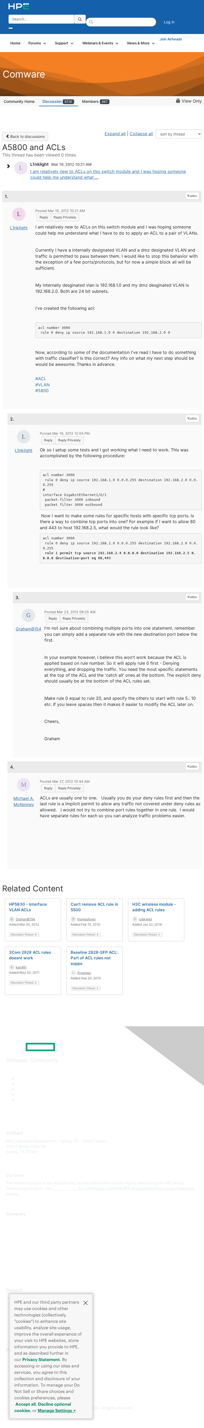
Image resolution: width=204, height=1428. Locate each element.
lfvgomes (84, 973)
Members (95, 101)
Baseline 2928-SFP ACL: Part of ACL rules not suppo (94, 958)
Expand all (115, 133)
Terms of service (20, 1261)
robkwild (145, 919)
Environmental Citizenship (28, 1245)
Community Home (19, 101)
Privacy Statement (41, 1359)
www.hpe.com (65, 1188)
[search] (80, 19)
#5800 (42, 390)
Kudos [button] (192, 196)
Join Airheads (171, 39)
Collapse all (141, 133)
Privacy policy (18, 1253)
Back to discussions (27, 136)
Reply (44, 217)
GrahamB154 (28, 629)
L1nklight (19, 227)
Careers (13, 1230)
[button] (85, 1302)
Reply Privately (65, 217)
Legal (11, 1269)
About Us (14, 1222)
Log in (169, 22)
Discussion (57, 101)
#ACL (40, 378)
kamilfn (21, 967)
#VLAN (42, 384)
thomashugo (86, 919)
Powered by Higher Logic (102, 1417)
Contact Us (16, 1238)
